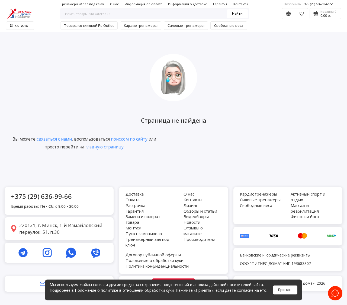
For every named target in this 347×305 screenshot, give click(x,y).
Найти (237, 13)
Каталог (22, 26)
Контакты (240, 4)
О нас (114, 4)
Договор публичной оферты (153, 254)
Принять (285, 289)
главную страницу (104, 147)
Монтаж (133, 228)
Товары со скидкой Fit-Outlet (89, 25)
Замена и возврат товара (143, 219)
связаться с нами (54, 139)
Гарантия (220, 4)
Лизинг (191, 205)
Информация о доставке (187, 4)
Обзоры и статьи (200, 211)
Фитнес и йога (305, 216)
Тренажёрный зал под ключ (82, 4)
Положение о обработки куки (155, 260)
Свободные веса (228, 25)
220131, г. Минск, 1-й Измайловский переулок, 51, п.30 (60, 228)
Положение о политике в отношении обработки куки (124, 290)
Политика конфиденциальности (157, 266)
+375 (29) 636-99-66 (306, 4)
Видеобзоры (196, 216)
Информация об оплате (143, 4)
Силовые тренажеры (186, 25)
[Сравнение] (288, 13)
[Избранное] (301, 13)
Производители (199, 239)
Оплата (133, 199)
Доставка (135, 194)
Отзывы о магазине (193, 230)
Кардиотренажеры (141, 25)
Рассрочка (135, 205)
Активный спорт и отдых (308, 196)
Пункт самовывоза (144, 233)
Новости (192, 222)
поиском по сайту (129, 139)
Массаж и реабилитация (305, 208)
